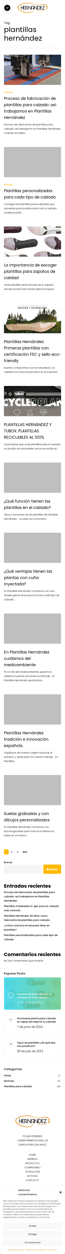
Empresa (32, 1159)
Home (32, 1155)
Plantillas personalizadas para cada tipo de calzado (31, 937)
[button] (60, 1192)
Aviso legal (52, 1249)
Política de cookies (16, 1249)
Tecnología (32, 1171)
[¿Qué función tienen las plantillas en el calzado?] (32, 478)
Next (25, 852)
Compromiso (32, 1167)
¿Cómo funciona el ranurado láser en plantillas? (27, 927)
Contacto (32, 1180)
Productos (32, 1163)
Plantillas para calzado (18, 1086)
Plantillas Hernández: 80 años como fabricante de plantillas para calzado (27, 918)
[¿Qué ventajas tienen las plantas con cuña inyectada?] (32, 548)
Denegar (32, 1234)
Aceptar (32, 1226)
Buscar (8, 862)
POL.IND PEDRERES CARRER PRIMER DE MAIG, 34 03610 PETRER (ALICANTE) (32, 1140)
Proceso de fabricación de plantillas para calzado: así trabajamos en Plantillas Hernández (29, 896)
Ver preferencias (32, 1242)
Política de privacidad (36, 1249)
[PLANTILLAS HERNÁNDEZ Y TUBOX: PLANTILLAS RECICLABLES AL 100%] (32, 401)
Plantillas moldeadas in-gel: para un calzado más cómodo (31, 908)
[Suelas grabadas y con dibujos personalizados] (32, 790)
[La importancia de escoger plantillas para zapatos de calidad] (32, 241)
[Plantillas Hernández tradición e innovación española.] (32, 709)
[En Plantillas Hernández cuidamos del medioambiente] (32, 628)
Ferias (7, 1075)
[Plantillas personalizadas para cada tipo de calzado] (32, 162)
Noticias (8, 92)
